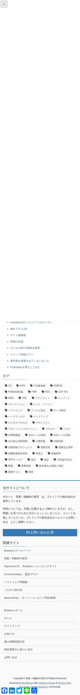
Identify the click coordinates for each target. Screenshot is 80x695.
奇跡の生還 (16, 341)
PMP (34, 391)
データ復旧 (60, 410)
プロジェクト (43, 422)
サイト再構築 (18, 335)
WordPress (27, 683)
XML (24, 398)
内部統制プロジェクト (20, 447)
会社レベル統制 (36, 435)
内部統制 (58, 441)
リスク (67, 428)
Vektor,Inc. (43, 686)
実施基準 (56, 453)
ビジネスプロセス (18, 422)
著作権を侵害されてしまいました (29, 360)
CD (10, 385)
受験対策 (45, 447)
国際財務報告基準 (18, 453)
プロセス (50, 428)
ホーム (8, 618)
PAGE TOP (74, 670)
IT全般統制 (39, 385)
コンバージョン (16, 404)
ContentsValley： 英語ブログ (21, 574)
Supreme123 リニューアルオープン (31, 322)
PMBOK (58, 385)
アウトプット (42, 398)
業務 (10, 465)
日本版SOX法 (64, 459)
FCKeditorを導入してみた (25, 367)
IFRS (22, 385)
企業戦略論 (14, 435)
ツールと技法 (38, 410)
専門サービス (15, 459)
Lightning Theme (46, 683)
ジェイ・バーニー (43, 404)
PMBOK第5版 (15, 391)
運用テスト (14, 472)
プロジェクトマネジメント (22, 428)
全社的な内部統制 (18, 441)
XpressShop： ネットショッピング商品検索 (30, 597)
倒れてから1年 (18, 328)
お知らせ (9, 633)
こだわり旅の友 (13, 589)
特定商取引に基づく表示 (18, 649)
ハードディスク (16, 416)
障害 (30, 472)
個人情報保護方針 (14, 641)
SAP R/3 (63, 391)
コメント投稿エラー (22, 354)
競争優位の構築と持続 (51, 465)
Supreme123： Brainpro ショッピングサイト (30, 566)
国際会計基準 (65, 447)
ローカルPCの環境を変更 (25, 347)
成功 (33, 459)
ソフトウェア (15, 410)
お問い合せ (10, 657)
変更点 (39, 453)
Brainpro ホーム (13, 610)
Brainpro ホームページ (17, 550)
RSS (47, 391)
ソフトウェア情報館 (16, 582)
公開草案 (40, 441)
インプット (64, 398)
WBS (11, 398)
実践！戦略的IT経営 (15, 558)
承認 (46, 459)
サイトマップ (12, 625)
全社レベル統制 (62, 435)
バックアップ (40, 416)
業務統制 (26, 465)
